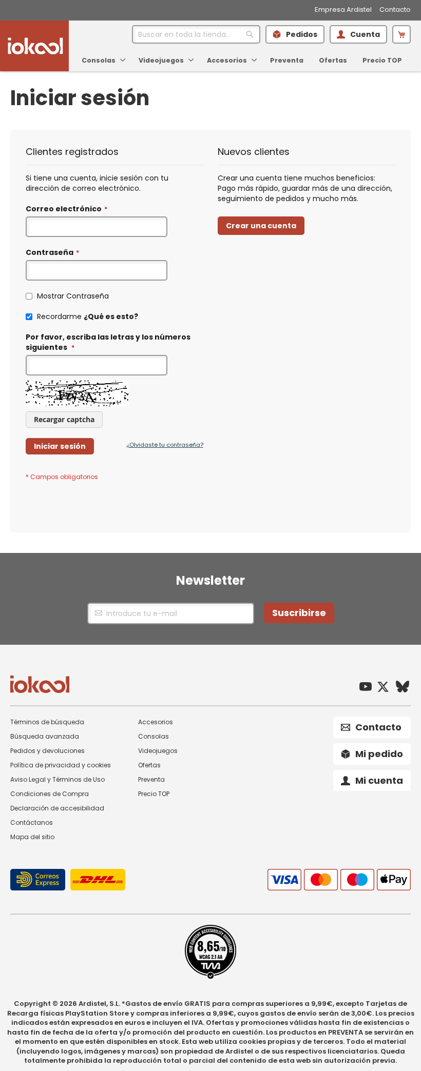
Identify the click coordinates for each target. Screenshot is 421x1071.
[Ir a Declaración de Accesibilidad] (210, 977)
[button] (401, 34)
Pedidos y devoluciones (47, 750)
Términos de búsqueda (47, 722)
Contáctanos (31, 822)
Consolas (153, 736)
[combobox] (196, 34)
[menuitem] (102, 60)
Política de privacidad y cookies (60, 765)
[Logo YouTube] (365, 688)
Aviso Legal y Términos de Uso (57, 779)
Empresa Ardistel (343, 9)
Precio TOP (153, 793)
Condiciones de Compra (49, 793)
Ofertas (149, 765)
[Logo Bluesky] (402, 688)
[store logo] (35, 46)
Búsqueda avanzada (44, 736)
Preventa (151, 779)
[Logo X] (383, 688)
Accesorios (155, 722)
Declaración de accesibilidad (57, 808)
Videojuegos (158, 750)
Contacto (395, 9)
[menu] (240, 57)
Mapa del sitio (32, 836)
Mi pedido (379, 753)
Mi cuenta (379, 780)
